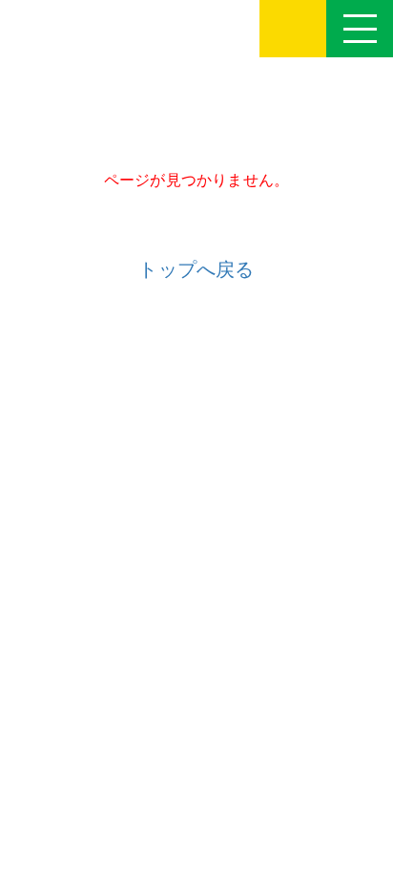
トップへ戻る (196, 269)
